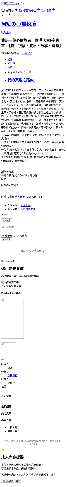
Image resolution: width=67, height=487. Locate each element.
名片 (9, 67)
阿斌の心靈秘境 (18, 24)
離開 (18, 481)
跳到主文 (6, 32)
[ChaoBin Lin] (12, 337)
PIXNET (14, 441)
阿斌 (3, 179)
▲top (4, 214)
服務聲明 (33, 444)
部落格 (11, 63)
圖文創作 (26, 205)
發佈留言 (6, 239)
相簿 (9, 59)
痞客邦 (18, 196)
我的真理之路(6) (20, 80)
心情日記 (27, 53)
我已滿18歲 (7, 481)
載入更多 (6, 220)
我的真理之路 (28, 209)
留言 (25, 196)
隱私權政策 (55, 441)
